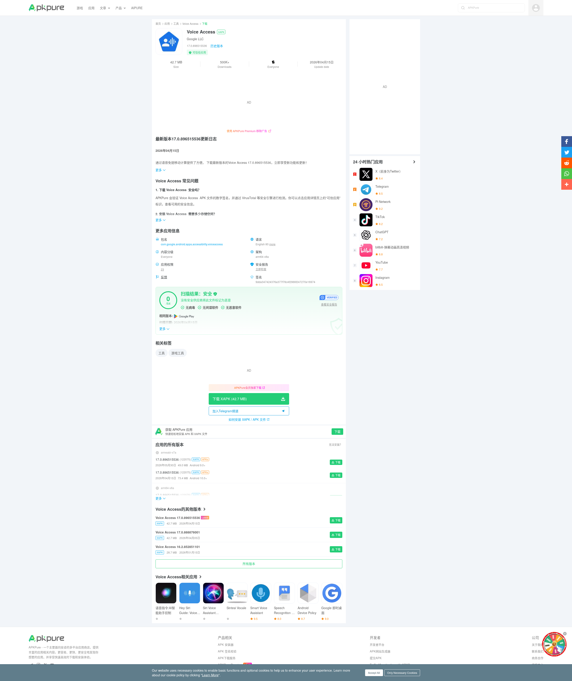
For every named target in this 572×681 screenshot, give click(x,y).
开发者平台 (377, 644)
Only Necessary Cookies (402, 673)
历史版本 (216, 46)
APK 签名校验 (227, 651)
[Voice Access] (169, 41)
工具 (176, 23)
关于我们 (537, 644)
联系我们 (537, 651)
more (272, 244)
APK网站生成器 (380, 651)
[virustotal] (215, 293)
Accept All (374, 673)
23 (162, 269)
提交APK (376, 658)
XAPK (221, 32)
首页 (158, 23)
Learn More (210, 675)
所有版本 (249, 563)
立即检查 (261, 269)
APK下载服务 (227, 658)
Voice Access (190, 23)
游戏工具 (177, 353)
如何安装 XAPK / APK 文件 (247, 419)
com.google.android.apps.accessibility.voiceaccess (192, 244)
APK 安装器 (225, 644)
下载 (337, 431)
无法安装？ (335, 444)
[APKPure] (46, 7)
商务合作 (537, 658)
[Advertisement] (382, 86)
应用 (167, 23)
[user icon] (536, 8)
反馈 (164, 277)
